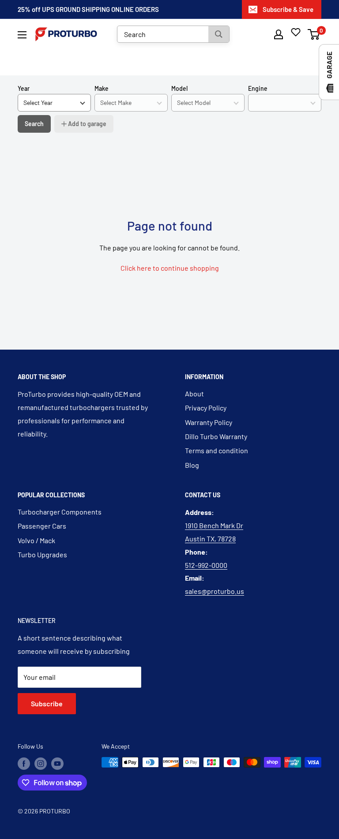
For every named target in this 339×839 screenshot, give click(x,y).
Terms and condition (216, 450)
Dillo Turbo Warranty (216, 436)
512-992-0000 (206, 565)
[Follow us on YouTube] (57, 763)
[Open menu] (22, 34)
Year (24, 88)
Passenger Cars (42, 526)
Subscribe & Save (288, 9)
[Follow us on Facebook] (24, 763)
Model (179, 88)
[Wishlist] (296, 32)
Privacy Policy (205, 407)
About (194, 393)
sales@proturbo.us (214, 591)
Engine (257, 88)
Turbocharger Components (60, 511)
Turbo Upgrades (42, 554)
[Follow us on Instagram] (40, 763)
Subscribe (47, 703)
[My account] (278, 34)
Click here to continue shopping (170, 268)
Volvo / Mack (36, 540)
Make (101, 88)
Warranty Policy (208, 422)
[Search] (218, 34)
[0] (314, 34)
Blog (192, 465)
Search (34, 123)
